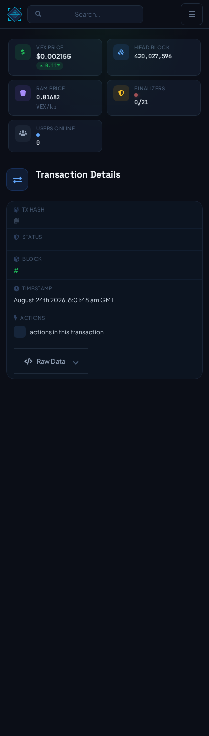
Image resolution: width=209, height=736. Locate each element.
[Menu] (192, 14)
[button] (51, 361)
